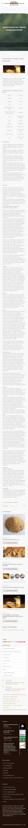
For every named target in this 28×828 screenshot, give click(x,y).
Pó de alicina (6, 657)
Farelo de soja (6, 78)
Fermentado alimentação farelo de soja (10, 539)
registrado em (12, 630)
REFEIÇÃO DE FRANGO (8, 648)
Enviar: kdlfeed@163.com (9, 792)
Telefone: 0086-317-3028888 (10, 789)
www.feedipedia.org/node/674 (11, 502)
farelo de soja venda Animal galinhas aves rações (13, 587)
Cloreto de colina (7, 654)
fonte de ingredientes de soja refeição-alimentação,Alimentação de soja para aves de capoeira (12, 616)
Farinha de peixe (18, 84)
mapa (5, 801)
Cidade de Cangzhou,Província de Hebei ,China (14, 799)
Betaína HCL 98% (7, 666)
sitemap (11, 815)
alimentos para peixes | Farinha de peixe (12, 651)
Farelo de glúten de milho (8, 672)
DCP (4, 663)
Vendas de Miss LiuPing (9, 787)
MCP (4, 669)
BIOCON (11, 824)
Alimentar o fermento (7, 675)
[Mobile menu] (2, 3)
